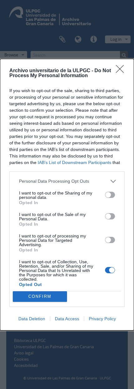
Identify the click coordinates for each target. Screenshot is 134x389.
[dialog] (67, 194)
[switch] (110, 195)
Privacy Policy (102, 318)
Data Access (67, 318)
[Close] (122, 71)
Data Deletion (31, 318)
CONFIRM (39, 296)
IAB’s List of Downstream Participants (74, 162)
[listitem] (67, 181)
